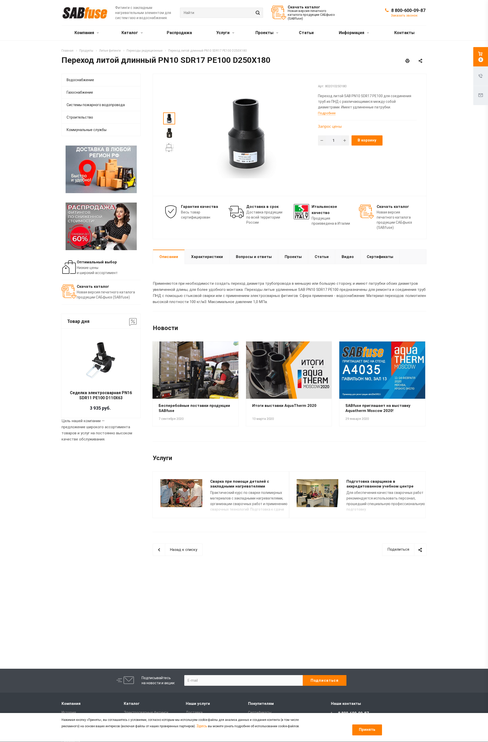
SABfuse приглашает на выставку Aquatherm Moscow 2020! (377, 408)
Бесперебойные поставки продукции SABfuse (194, 408)
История (69, 712)
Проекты (264, 32)
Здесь (201, 726)
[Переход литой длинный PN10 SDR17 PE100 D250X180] (245, 134)
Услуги (223, 32)
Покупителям (261, 703)
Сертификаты (380, 256)
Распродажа (179, 32)
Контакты (404, 32)
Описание (168, 256)
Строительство (80, 117)
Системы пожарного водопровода (96, 105)
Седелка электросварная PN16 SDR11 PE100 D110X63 (101, 395)
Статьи (306, 32)
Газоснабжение (80, 92)
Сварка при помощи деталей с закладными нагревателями (239, 484)
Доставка (194, 712)
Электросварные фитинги (146, 712)
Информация (352, 32)
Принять (367, 729)
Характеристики (207, 256)
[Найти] (257, 13)
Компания (84, 32)
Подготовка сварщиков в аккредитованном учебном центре (380, 484)
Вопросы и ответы (254, 256)
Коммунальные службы (86, 130)
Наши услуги (198, 703)
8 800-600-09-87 (408, 10)
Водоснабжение (80, 80)
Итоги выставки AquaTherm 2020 (284, 405)
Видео (348, 256)
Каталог (130, 32)
